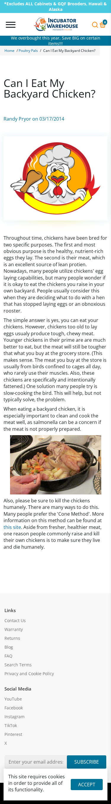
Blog (8, 647)
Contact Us (15, 620)
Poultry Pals (28, 50)
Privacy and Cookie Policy (29, 673)
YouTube (13, 699)
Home (9, 50)
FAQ (8, 656)
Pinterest (13, 734)
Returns (12, 638)
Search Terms (18, 664)
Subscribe (86, 762)
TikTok (10, 725)
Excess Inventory (55, 40)
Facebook (13, 708)
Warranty (13, 629)
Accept (86, 784)
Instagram (14, 716)
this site (12, 527)
